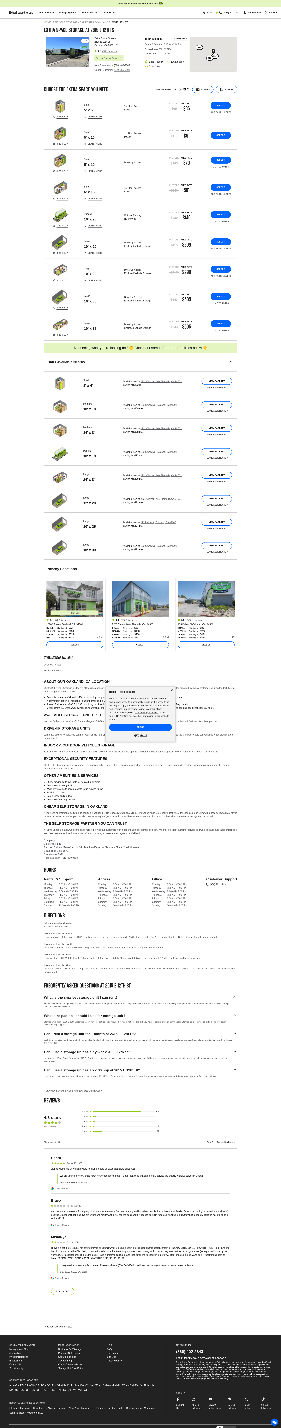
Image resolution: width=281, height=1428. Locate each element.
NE (135, 1385)
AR (16, 1385)
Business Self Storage (69, 1349)
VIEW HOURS (180, 38)
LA (91, 1385)
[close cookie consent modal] (172, 690)
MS (124, 1385)
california (87, 22)
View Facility (217, 381)
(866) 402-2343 (218, 884)
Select (220, 105)
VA (74, 1390)
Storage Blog (65, 1360)
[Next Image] (88, 51)
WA (80, 1390)
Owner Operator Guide (70, 1364)
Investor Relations (18, 1357)
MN (118, 1385)
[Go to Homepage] (21, 13)
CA (26, 1385)
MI (113, 1385)
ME (96, 1385)
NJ (151, 1385)
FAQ (109, 1349)
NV (140, 1385)
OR (39, 1390)
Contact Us (15, 1364)
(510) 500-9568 (70, 858)
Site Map (111, 1357)
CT (37, 1385)
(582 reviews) (194, 620)
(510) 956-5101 (122, 70)
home (47, 22)
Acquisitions (15, 1353)
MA (108, 1385)
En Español (113, 1353)
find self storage (65, 22)
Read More (62, 1291)
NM (11, 1390)
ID (68, 1385)
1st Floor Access (52, 670)
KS (81, 1385)
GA (58, 1385)
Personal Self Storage (69, 1353)
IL (72, 1385)
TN (59, 1390)
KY (86, 1385)
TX (64, 1390)
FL (53, 1385)
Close (140, 727)
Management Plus (18, 1349)
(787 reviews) (62, 620)
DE (42, 1385)
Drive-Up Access (52, 664)
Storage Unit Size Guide (70, 1368)
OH (28, 1390)
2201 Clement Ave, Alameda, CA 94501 (161, 381)
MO (129, 1385)
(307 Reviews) (109, 51)
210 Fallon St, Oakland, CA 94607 (158, 522)
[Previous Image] (47, 51)
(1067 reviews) (129, 620)
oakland (102, 22)
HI (63, 1385)
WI (85, 1390)
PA (44, 1390)
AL (10, 1385)
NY (16, 1390)
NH (146, 1385)
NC (22, 1390)
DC (48, 1385)
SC (53, 1390)
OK (33, 1390)
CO (32, 1385)
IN (76, 1385)
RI (49, 1390)
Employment (15, 1360)
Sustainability (16, 1368)
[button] (140, 366)
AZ (21, 1385)
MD (102, 1385)
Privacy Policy (114, 1360)
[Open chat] (274, 1422)
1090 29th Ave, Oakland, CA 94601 (158, 405)
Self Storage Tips (67, 1357)
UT (69, 1390)
